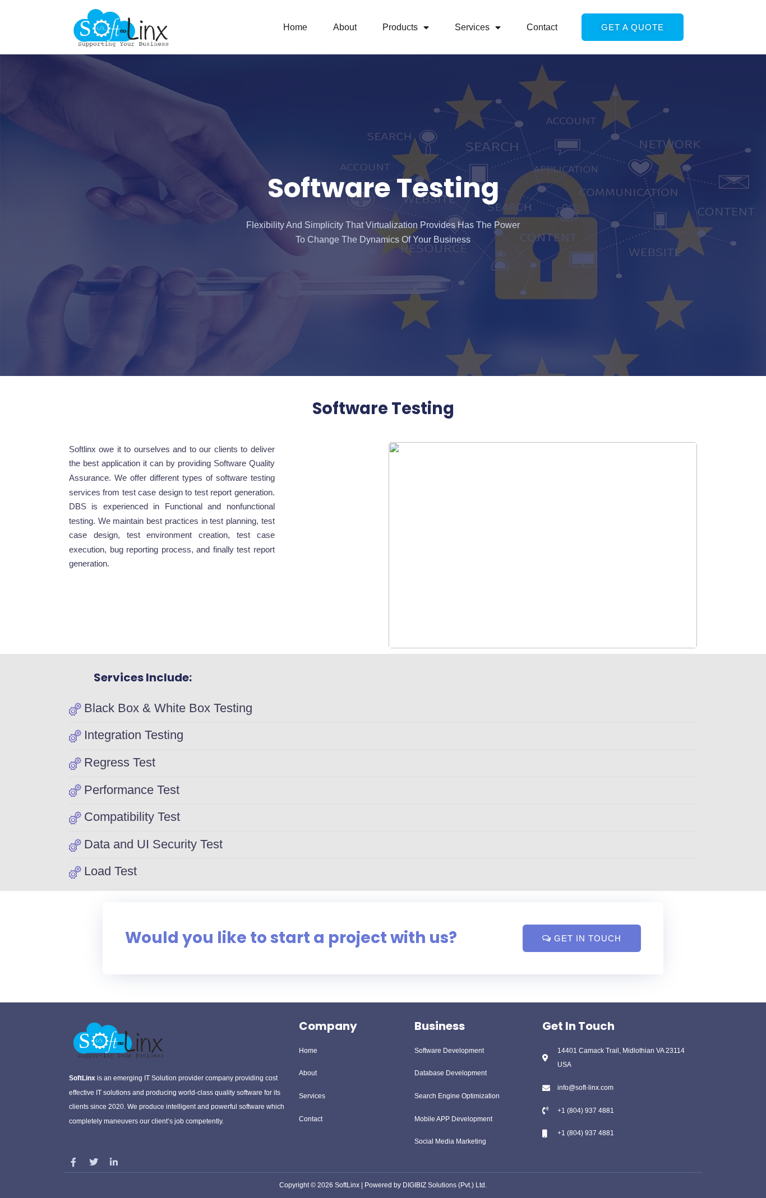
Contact (542, 27)
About (345, 27)
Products (400, 27)
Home (295, 27)
